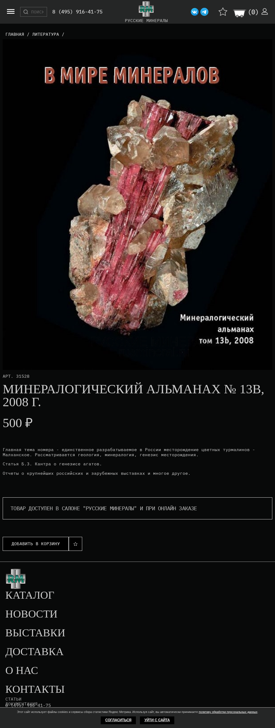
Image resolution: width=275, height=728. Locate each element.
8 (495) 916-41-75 (77, 12)
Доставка (34, 652)
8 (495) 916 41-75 (28, 705)
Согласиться (118, 720)
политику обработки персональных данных (228, 711)
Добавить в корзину (36, 543)
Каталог (29, 595)
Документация (21, 703)
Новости (31, 614)
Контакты (35, 689)
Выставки (35, 633)
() (253, 12)
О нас (21, 670)
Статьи (13, 699)
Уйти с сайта (157, 720)
